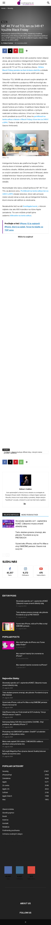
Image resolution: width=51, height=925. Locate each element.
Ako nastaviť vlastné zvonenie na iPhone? (31, 665)
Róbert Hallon (8, 43)
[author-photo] (25, 486)
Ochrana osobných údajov (12, 834)
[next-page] (7, 555)
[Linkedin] (26, 503)
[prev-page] (3, 555)
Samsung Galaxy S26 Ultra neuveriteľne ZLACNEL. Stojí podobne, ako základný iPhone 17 (22, 723)
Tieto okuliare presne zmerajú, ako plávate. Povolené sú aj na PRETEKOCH (30, 535)
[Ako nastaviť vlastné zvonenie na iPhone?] (8, 667)
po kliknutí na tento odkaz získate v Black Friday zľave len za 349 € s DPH (25, 119)
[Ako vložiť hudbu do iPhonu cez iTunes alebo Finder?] (8, 645)
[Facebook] (4, 50)
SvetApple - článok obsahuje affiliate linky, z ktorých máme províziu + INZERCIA (23, 452)
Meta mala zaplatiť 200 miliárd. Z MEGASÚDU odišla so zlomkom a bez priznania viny (22, 743)
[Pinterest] (15, 50)
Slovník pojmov (8, 813)
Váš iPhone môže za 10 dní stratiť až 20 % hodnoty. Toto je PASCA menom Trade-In (24, 713)
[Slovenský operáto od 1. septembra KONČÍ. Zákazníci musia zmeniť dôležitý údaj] (8, 524)
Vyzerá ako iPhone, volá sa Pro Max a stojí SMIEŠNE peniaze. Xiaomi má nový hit (31, 546)
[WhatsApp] (21, 50)
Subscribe (41, 567)
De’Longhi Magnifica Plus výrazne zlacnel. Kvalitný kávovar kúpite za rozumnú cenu (24, 752)
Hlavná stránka (8, 809)
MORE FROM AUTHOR (29, 515)
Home (3, 8)
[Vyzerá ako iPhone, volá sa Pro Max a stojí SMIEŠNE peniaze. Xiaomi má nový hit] (8, 546)
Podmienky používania (11, 830)
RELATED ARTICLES (11, 515)
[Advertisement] (25, 342)
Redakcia (5, 827)
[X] (10, 50)
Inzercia (5, 820)
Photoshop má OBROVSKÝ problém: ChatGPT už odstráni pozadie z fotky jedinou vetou (23, 733)
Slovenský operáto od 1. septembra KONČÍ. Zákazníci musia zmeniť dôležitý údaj (31, 524)
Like (10, 567)
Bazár (4, 816)
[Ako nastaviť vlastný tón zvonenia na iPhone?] (8, 656)
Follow (25, 567)
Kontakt (5, 823)
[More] (26, 50)
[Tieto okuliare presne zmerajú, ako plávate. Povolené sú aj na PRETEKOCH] (8, 535)
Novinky (10, 8)
